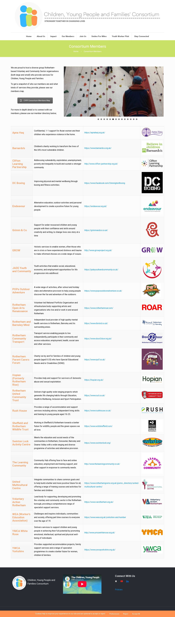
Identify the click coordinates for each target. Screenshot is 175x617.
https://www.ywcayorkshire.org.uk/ (99, 549)
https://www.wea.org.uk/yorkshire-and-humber (105, 517)
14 (136, 119)
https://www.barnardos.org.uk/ (97, 148)
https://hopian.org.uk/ (94, 380)
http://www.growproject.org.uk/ (98, 250)
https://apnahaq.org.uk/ (94, 132)
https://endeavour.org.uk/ (95, 206)
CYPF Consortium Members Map (37, 100)
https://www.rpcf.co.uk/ (94, 359)
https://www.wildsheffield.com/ (98, 426)
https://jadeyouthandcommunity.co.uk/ (101, 269)
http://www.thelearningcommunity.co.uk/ (102, 464)
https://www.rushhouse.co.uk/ (97, 410)
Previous (60, 91)
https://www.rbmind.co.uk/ (96, 323)
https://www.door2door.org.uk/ (98, 338)
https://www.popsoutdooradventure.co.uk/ (103, 291)
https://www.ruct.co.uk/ (94, 395)
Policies (118, 589)
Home (76, 51)
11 (127, 119)
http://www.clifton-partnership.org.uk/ (101, 164)
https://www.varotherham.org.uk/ (99, 502)
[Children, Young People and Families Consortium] (87, 16)
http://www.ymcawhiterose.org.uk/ (99, 532)
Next (167, 91)
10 (125, 119)
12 (130, 119)
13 (133, 119)
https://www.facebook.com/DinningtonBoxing (104, 183)
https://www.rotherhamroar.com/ (98, 308)
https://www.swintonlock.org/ (97, 443)
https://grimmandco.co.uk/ (96, 230)
